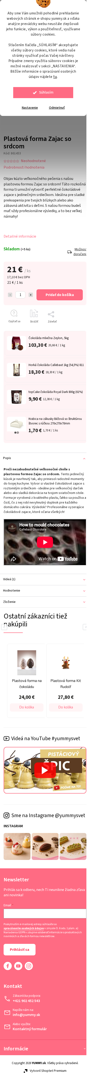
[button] (26, 707)
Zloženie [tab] (9, 601)
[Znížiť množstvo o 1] (10, 295)
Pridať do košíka (60, 294)
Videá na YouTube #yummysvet (45, 738)
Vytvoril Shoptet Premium (48, 1070)
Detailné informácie (20, 236)
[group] (25, 681)
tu (55, 76)
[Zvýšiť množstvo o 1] (31, 295)
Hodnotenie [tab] (11, 590)
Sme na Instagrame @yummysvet (48, 815)
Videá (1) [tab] (9, 579)
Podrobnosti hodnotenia (24, 167)
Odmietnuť (57, 107)
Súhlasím (46, 92)
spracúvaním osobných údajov (24, 928)
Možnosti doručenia (79, 252)
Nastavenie (30, 107)
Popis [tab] (7, 458)
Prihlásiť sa (19, 949)
